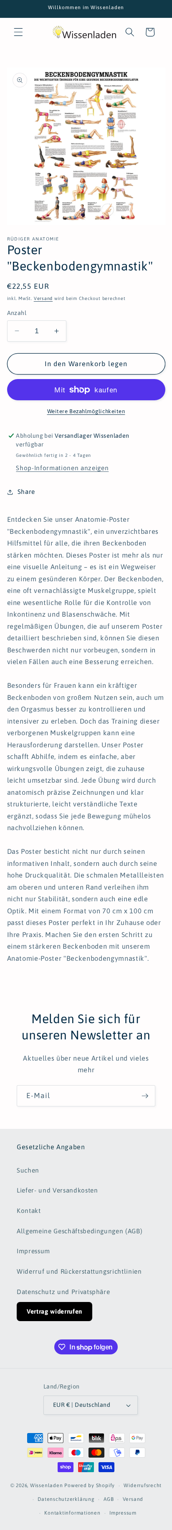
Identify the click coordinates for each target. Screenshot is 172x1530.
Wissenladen (46, 1486)
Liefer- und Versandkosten (57, 1190)
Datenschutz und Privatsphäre (63, 1291)
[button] (18, 32)
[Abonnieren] (145, 1096)
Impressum (33, 1251)
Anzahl (17, 313)
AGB (109, 1499)
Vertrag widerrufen (54, 1311)
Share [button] (26, 491)
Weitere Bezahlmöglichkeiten (86, 411)
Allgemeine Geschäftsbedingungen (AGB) (79, 1231)
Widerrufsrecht (143, 1485)
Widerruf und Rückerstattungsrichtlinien (79, 1271)
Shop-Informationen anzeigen (62, 467)
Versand (43, 298)
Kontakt (29, 1210)
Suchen (28, 1170)
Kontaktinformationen (72, 1513)
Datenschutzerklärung (66, 1499)
